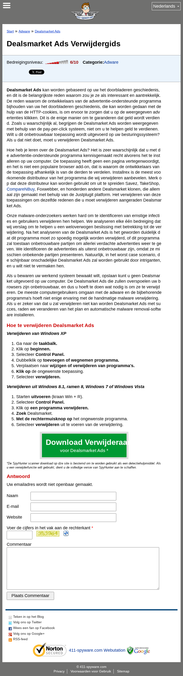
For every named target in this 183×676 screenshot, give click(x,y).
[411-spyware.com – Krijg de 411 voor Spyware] (85, 11)
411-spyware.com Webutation (97, 650)
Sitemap (123, 671)
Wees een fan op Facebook (34, 628)
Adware (24, 31)
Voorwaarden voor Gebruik (91, 671)
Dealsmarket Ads (47, 31)
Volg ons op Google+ (29, 633)
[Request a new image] (66, 533)
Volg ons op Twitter (27, 622)
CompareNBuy (21, 189)
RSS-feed (20, 639)
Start (10, 31)
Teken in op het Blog (28, 617)
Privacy (59, 671)
